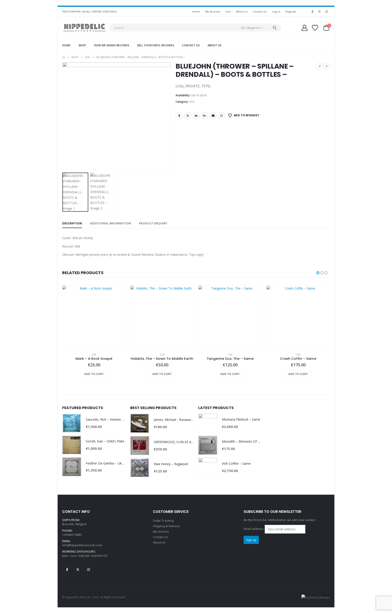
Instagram (88, 569)
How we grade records (111, 45)
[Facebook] (312, 12)
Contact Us (260, 11)
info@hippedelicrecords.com (82, 545)
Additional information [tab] (110, 223)
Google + (204, 115)
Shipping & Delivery (166, 526)
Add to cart (94, 374)
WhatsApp (221, 115)
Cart (228, 11)
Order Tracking (163, 521)
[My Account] (304, 28)
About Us (242, 11)
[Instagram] (327, 12)
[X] (320, 12)
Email (213, 115)
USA (191, 102)
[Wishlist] (315, 28)
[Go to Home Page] (63, 57)
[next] (326, 66)
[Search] (274, 28)
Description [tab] (72, 223)
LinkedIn (196, 115)
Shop (82, 45)
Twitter (187, 115)
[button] (63, 116)
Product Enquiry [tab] (153, 223)
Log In (276, 11)
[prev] (320, 66)
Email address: (254, 529)
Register (290, 11)
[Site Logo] (84, 28)
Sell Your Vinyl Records (155, 45)
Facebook (179, 115)
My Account (212, 11)
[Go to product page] (93, 317)
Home (196, 11)
